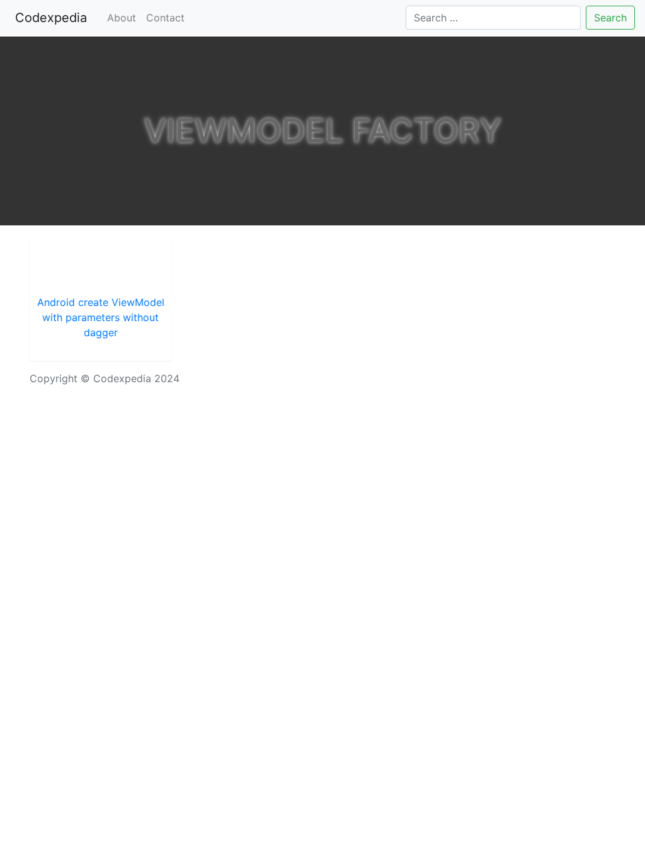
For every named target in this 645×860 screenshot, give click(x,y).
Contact (165, 17)
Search (610, 17)
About (121, 17)
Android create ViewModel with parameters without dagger (100, 317)
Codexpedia (53, 17)
